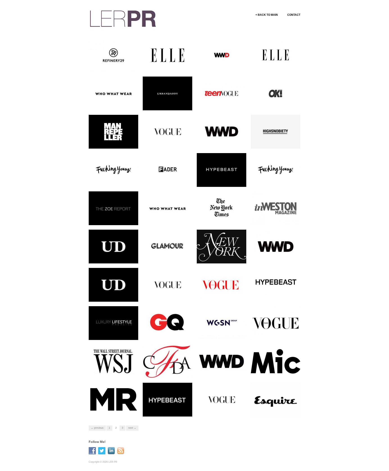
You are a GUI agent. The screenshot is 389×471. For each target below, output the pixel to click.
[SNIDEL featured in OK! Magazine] (275, 93)
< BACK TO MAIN (267, 15)
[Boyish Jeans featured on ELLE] (275, 55)
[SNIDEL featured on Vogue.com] (167, 131)
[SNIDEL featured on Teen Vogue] (221, 93)
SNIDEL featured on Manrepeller (110, 142)
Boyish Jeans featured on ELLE (275, 65)
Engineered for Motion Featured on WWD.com (220, 372)
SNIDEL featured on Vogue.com (164, 142)
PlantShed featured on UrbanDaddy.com (111, 295)
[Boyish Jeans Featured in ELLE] (167, 55)
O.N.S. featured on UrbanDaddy (163, 104)
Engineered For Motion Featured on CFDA (165, 372)
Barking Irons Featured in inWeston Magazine (275, 218)
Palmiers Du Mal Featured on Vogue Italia (224, 295)
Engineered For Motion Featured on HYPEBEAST (276, 295)
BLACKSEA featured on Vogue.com (166, 295)
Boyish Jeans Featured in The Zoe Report (113, 218)
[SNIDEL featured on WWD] (221, 131)
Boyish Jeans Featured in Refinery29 (113, 65)
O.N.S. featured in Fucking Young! (114, 180)
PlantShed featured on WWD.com (273, 257)
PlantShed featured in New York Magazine (222, 257)
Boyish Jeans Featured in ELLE (167, 65)
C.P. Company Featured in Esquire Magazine (276, 410)
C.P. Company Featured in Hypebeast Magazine (168, 410)
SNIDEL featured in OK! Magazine (274, 104)
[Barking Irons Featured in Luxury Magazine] (113, 322)
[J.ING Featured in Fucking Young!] (275, 169)
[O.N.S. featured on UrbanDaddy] (167, 93)
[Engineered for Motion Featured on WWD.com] (221, 361)
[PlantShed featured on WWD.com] (275, 246)
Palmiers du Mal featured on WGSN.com (223, 333)
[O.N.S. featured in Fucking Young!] (113, 169)
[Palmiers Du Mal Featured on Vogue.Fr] (275, 322)
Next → (132, 427)
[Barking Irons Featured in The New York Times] (221, 208)
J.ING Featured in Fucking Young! (276, 180)
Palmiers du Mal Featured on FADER (169, 180)
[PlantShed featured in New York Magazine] (221, 246)
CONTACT (293, 15)
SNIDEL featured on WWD (226, 144)
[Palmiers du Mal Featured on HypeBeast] (221, 169)
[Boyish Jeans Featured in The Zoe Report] (113, 208)
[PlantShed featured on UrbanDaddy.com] (113, 284)
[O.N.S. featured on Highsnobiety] (275, 131)
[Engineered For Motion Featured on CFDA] (167, 361)
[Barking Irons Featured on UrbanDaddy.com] (113, 246)
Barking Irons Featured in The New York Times (224, 218)
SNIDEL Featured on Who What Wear (113, 104)
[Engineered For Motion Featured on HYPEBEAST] (275, 284)
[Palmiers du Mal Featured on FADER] (167, 169)
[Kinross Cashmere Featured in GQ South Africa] (167, 322)
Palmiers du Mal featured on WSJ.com (115, 372)
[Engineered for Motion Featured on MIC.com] (275, 361)
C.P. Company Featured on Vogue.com (222, 410)
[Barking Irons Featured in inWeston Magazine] (275, 208)
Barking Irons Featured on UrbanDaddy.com (113, 257)
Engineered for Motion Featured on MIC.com (273, 372)
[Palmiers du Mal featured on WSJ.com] (113, 361)
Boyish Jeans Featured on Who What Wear (168, 218)
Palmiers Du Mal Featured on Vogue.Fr (278, 333)
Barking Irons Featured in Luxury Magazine (113, 333)
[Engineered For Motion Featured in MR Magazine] (113, 399)
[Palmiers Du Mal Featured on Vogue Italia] (221, 284)
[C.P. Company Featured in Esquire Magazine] (275, 401)
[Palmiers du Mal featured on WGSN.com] (221, 322)
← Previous (97, 427)
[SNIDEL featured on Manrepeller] (113, 131)
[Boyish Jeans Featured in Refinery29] (113, 55)
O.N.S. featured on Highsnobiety (271, 142)
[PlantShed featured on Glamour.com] (167, 246)
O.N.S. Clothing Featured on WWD (223, 65)
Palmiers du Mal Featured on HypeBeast (223, 180)
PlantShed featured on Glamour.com (165, 257)
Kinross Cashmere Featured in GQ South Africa (169, 333)
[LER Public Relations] (123, 18)
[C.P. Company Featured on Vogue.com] (221, 399)
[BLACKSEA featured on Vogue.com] (167, 284)
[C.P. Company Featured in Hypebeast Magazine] (167, 399)
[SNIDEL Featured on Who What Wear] (113, 93)
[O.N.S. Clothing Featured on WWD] (221, 55)
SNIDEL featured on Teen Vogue (221, 104)
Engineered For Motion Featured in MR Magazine (113, 410)
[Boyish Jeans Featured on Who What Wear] (167, 208)
